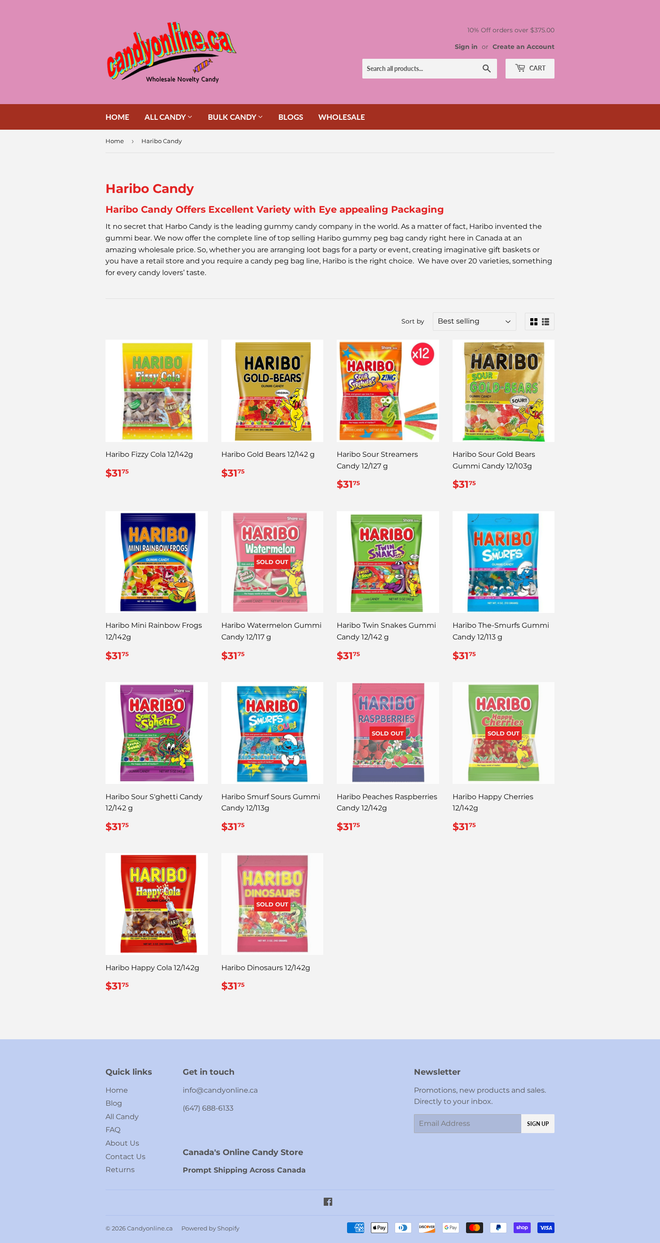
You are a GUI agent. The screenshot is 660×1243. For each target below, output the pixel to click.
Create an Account (523, 46)
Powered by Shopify (210, 1228)
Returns (120, 1169)
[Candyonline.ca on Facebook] (328, 1203)
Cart (537, 68)
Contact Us (125, 1156)
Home (117, 117)
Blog (114, 1103)
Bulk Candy (233, 117)
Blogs (290, 117)
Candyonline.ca (150, 1228)
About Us (122, 1143)
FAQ (113, 1129)
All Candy (166, 117)
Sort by (412, 321)
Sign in (466, 46)
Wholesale (341, 117)
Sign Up (538, 1123)
